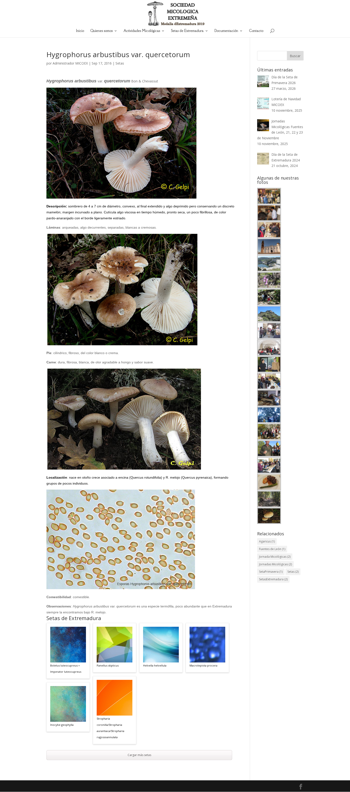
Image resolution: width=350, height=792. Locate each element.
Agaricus (267, 541)
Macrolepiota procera (203, 665)
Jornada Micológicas (274, 557)
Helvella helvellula (154, 665)
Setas (119, 63)
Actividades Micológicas (142, 31)
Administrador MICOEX (70, 63)
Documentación (226, 31)
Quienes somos (101, 31)
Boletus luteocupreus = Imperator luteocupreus (65, 668)
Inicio (80, 31)
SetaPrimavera (271, 572)
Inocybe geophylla (62, 725)
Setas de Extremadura (187, 31)
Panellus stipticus (108, 665)
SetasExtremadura (273, 579)
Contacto (256, 31)
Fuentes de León (272, 549)
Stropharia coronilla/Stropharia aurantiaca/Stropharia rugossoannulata (110, 728)
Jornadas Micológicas (275, 564)
